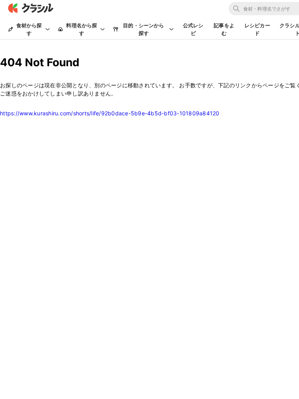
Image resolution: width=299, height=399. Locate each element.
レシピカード (257, 29)
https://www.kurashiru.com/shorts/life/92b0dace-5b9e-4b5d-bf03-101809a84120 (110, 113)
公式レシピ (193, 29)
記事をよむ (224, 29)
